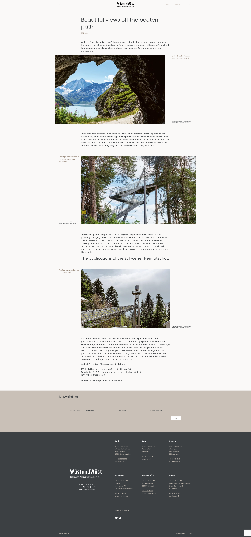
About (177, 5)
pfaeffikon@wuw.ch (149, 493)
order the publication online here (106, 380)
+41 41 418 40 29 (174, 459)
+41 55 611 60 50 (147, 491)
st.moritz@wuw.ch (121, 496)
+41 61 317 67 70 (174, 493)
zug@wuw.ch (146, 459)
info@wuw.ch (119, 462)
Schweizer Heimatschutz (128, 42)
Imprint (190, 533)
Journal (189, 5)
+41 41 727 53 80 (147, 456)
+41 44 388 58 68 (121, 459)
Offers (167, 5)
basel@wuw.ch (174, 496)
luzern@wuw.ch (174, 462)
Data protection (180, 533)
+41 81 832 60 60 (120, 493)
